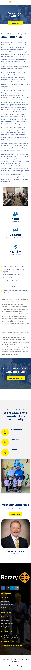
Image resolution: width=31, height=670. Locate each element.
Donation (15, 439)
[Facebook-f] (3, 588)
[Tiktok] (17, 588)
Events (14, 449)
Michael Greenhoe (15, 551)
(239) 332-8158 (9, 641)
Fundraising (16, 429)
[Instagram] (8, 588)
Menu (29, 2)
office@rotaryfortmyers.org (13, 645)
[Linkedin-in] (12, 588)
